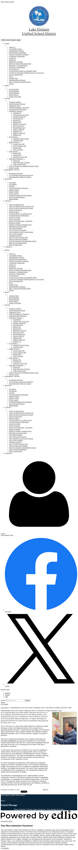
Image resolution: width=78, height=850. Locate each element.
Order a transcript (14, 219)
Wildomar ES (17, 131)
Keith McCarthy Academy (21, 162)
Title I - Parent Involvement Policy (20, 82)
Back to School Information (18, 243)
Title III (11, 84)
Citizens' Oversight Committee (19, 54)
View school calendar (16, 234)
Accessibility (5, 848)
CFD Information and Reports (18, 188)
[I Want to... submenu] (5, 203)
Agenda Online (14, 89)
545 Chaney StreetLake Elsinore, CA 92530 (9, 798)
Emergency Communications (18, 65)
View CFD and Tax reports (17, 230)
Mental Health (13, 199)
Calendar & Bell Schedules (17, 109)
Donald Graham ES (19, 117)
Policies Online (14, 192)
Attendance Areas (14, 106)
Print (46, 790)
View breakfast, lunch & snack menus (21, 232)
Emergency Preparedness (17, 67)
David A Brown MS (19, 146)
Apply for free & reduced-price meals (21, 208)
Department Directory (16, 173)
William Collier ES (19, 133)
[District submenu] (5, 252)
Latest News (5, 708)
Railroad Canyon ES (19, 124)
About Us (12, 47)
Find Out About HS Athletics (18, 239)
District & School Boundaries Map (20, 64)
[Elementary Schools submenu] (23, 318)
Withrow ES (17, 135)
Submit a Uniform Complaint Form (20, 225)
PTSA (11, 76)
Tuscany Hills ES (18, 129)
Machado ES (17, 122)
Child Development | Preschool (19, 107)
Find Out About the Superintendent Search (22, 241)
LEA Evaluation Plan (16, 75)
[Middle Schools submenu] (20, 349)
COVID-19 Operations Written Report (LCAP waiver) (26, 73)
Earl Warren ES (18, 118)
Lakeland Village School (21, 139)
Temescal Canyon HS (20, 157)
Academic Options (15, 102)
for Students (13, 184)
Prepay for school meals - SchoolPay (20, 221)
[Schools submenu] (5, 307)
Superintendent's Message (17, 80)
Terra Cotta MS (18, 150)
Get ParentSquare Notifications (19, 215)
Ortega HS (16, 161)
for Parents (12, 182)
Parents (7, 695)
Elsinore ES (17, 120)
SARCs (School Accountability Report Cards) (23, 166)
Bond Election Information (17, 53)
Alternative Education (16, 159)
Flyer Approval (14, 69)
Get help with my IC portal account (20, 214)
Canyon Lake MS (18, 144)
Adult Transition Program (17, 104)
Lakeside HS (17, 155)
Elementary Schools (15, 111)
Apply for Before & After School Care (21, 206)
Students (7, 693)
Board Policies (13, 95)
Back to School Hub (15, 245)
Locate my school (14, 217)
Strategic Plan (13, 78)
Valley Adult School (19, 164)
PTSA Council (13, 193)
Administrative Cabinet (16, 51)
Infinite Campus (14, 190)
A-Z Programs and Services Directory (21, 175)
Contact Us (12, 58)
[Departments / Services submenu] (5, 172)
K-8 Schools (13, 137)
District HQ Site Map (16, 62)
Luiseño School (18, 140)
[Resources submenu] (5, 181)
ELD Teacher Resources (17, 197)
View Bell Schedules (15, 228)
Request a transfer (14, 223)
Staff (6, 697)
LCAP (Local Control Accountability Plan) (22, 71)
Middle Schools (14, 142)
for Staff (11, 186)
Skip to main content (7, 2)
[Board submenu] (5, 294)
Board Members (14, 93)
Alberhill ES (17, 113)
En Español (4, 704)
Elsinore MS (17, 148)
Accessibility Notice (15, 49)
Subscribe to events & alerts (18, 226)
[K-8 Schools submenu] (18, 137)
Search (3, 700)
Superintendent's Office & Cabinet (20, 177)
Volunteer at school (15, 236)
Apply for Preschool (15, 210)
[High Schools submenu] (19, 358)
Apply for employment (16, 204)
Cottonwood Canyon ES (21, 115)
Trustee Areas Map (15, 96)
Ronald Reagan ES (19, 128)
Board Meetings (14, 91)
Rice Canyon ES (18, 126)
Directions (12, 60)
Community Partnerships (17, 56)
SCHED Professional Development (20, 195)
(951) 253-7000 (11, 801)
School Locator (14, 168)
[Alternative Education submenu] (24, 159)
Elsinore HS (17, 153)
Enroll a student (14, 212)
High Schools (13, 151)
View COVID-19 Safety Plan (18, 237)
